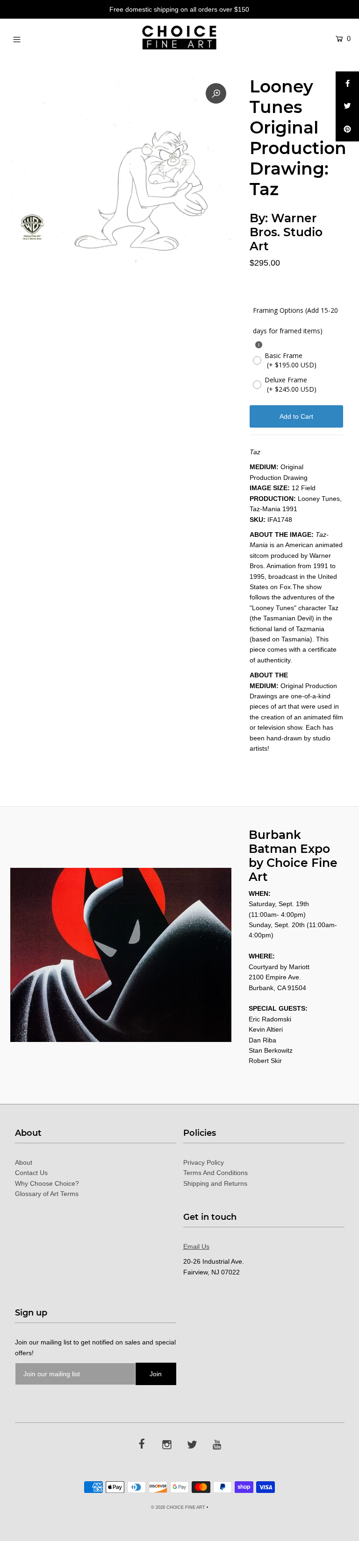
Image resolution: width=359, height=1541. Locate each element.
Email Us (196, 1246)
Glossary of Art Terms (47, 1193)
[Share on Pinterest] (347, 129)
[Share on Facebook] (347, 83)
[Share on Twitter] (347, 106)
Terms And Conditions (215, 1172)
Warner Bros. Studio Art (286, 232)
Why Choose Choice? (47, 1183)
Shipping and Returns (215, 1183)
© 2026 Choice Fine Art (178, 1507)
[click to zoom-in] (216, 93)
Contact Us (31, 1172)
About (23, 1162)
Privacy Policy (203, 1162)
